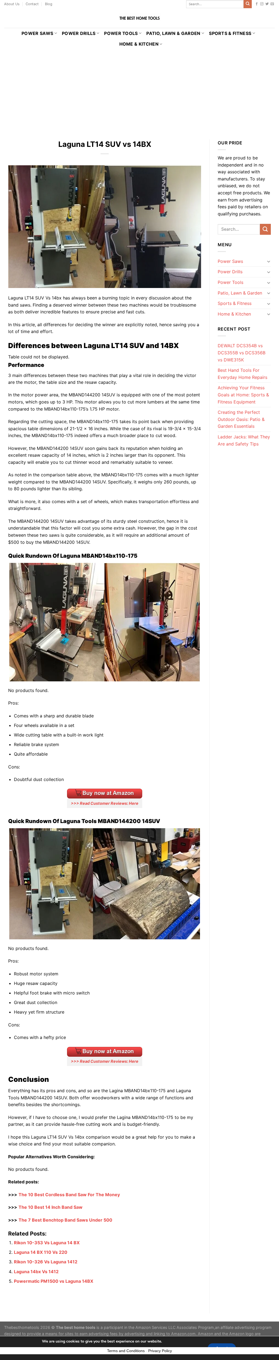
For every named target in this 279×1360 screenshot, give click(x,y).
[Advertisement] (139, 90)
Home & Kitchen (139, 44)
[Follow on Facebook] (256, 4)
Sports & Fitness (230, 33)
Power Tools (121, 33)
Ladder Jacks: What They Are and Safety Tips (244, 440)
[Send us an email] (272, 4)
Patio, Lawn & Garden (173, 33)
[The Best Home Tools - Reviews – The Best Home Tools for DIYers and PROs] (139, 18)
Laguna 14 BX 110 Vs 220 (40, 1252)
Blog (48, 4)
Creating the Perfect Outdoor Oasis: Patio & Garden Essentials (241, 419)
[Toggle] (268, 261)
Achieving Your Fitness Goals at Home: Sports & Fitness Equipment (243, 394)
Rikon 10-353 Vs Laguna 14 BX (47, 1242)
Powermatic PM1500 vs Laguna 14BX (53, 1281)
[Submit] (248, 4)
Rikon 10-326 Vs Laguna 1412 (45, 1261)
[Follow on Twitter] (267, 4)
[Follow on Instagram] (261, 4)
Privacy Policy (160, 1351)
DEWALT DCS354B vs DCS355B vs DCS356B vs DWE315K (241, 352)
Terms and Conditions (126, 1351)
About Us (12, 4)
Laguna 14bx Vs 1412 (36, 1271)
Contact (32, 4)
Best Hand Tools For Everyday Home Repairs (242, 373)
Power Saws (37, 33)
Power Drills (79, 33)
